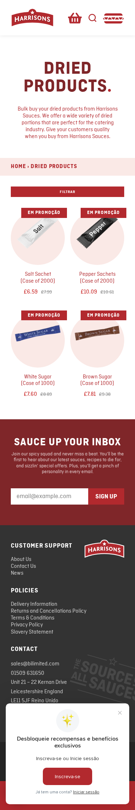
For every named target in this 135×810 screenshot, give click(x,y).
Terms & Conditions (32, 618)
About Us (21, 559)
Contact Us (23, 566)
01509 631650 (27, 673)
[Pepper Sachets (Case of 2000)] (97, 234)
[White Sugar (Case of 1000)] (38, 337)
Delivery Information (34, 604)
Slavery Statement (32, 632)
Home (18, 167)
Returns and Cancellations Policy (48, 611)
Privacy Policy (27, 625)
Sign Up (106, 496)
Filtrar (67, 192)
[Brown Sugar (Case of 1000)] (97, 337)
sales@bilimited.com (35, 664)
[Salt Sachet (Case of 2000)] (38, 234)
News (17, 573)
